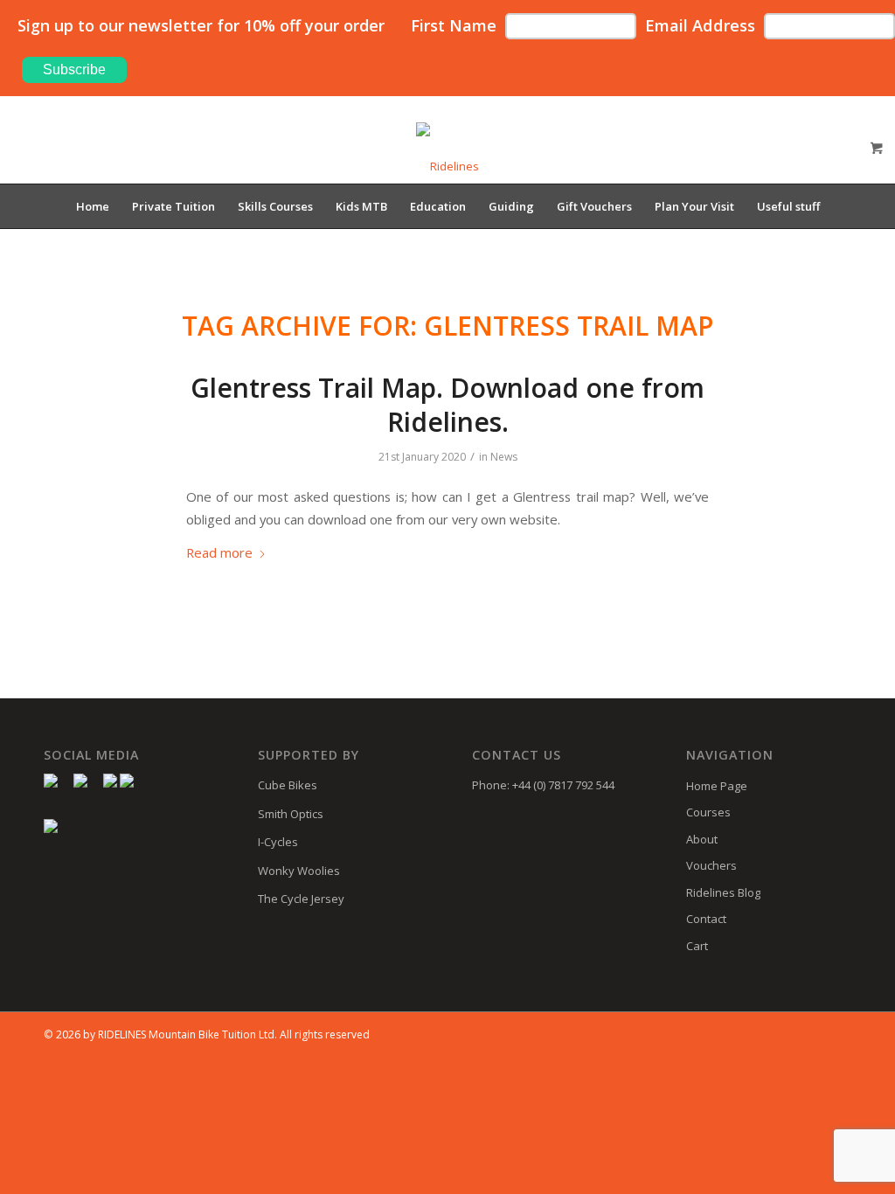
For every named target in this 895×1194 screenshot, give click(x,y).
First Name (453, 25)
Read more (219, 552)
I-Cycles (278, 842)
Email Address (700, 25)
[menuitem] (93, 206)
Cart (697, 946)
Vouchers (711, 865)
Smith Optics (290, 814)
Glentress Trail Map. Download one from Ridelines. (447, 405)
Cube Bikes (287, 785)
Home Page (716, 786)
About (702, 839)
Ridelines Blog (723, 892)
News (503, 456)
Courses (708, 812)
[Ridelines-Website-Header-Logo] (447, 153)
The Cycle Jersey (301, 898)
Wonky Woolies (299, 870)
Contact (706, 919)
